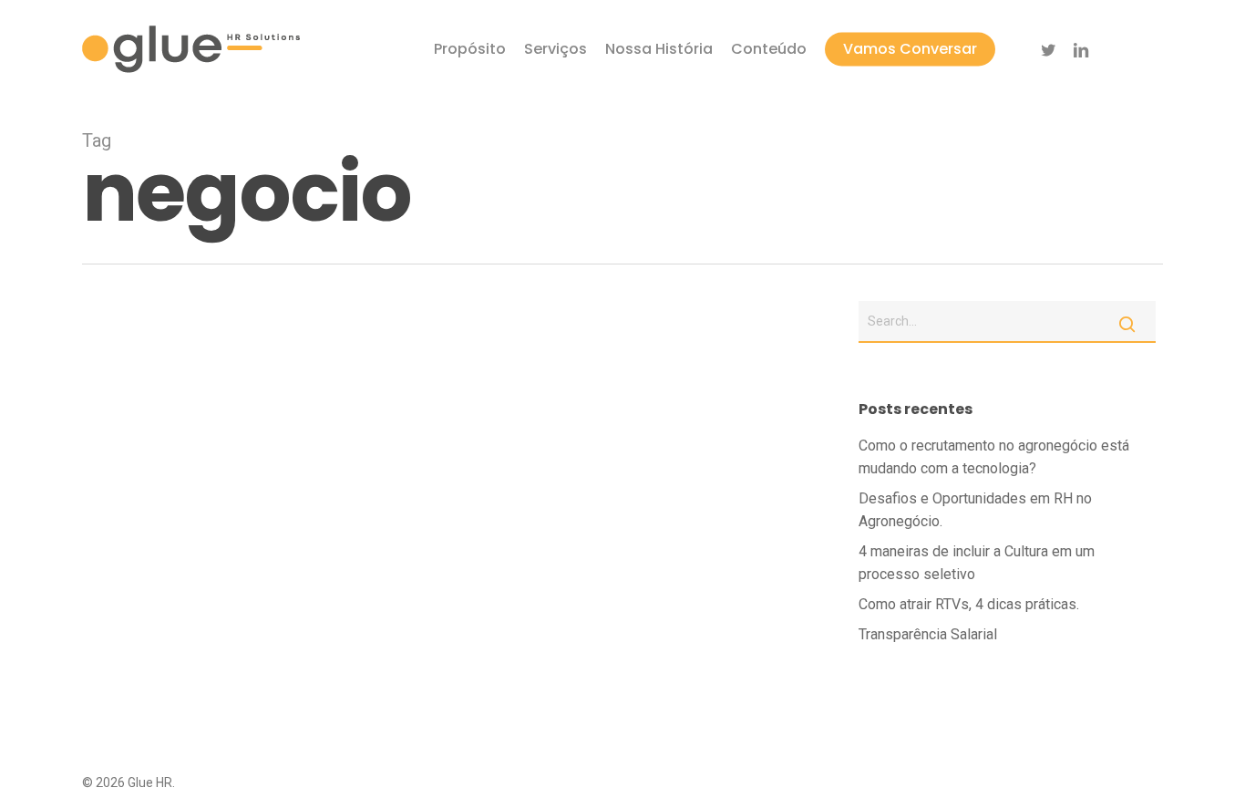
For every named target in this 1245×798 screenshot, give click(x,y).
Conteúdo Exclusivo (165, 673)
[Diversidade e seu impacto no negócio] (445, 581)
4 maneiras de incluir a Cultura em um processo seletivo (977, 563)
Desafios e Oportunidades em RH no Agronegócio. (975, 510)
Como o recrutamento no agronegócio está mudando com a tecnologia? (994, 457)
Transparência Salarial (928, 634)
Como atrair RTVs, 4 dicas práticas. (969, 604)
